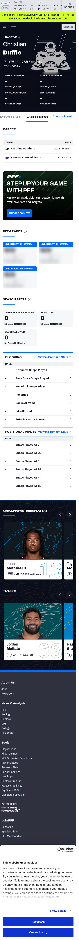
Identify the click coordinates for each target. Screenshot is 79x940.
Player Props (8, 749)
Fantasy (6, 719)
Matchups (7, 776)
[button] (19, 213)
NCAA (5, 8)
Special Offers (9, 831)
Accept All (38, 921)
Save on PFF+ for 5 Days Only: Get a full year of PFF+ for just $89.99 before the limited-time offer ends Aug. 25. (39, 17)
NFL (6, 4)
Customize (36, 932)
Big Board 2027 (10, 790)
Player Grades (9, 762)
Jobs (4, 689)
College (5, 728)
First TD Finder (10, 753)
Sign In (68, 27)
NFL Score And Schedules (16, 758)
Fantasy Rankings (11, 785)
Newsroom (7, 693)
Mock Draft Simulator (13, 794)
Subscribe (7, 827)
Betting (5, 714)
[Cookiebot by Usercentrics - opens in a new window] (57, 849)
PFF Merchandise (11, 836)
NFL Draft (7, 732)
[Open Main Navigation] (4, 27)
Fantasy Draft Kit (11, 781)
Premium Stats (9, 767)
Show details (58, 910)
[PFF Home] (13, 27)
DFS (4, 723)
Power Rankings (10, 772)
